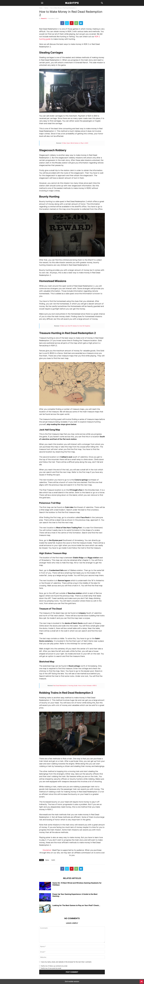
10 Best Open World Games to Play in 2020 (75, 143)
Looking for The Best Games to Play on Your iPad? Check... (76, 905)
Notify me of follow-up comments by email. (54, 966)
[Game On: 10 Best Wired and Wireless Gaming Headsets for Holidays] (45, 886)
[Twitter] (67, 23)
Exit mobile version (72, 981)
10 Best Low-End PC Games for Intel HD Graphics (75, 326)
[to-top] (142, 981)
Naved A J (44, 18)
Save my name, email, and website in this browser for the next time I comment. (66, 962)
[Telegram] (81, 23)
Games (46, 8)
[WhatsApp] (76, 23)
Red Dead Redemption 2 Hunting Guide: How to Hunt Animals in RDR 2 (75, 685)
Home (40, 8)
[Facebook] (62, 23)
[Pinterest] (72, 23)
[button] (42, 3)
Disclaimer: (47, 850)
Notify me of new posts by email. (51, 968)
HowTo (53, 860)
